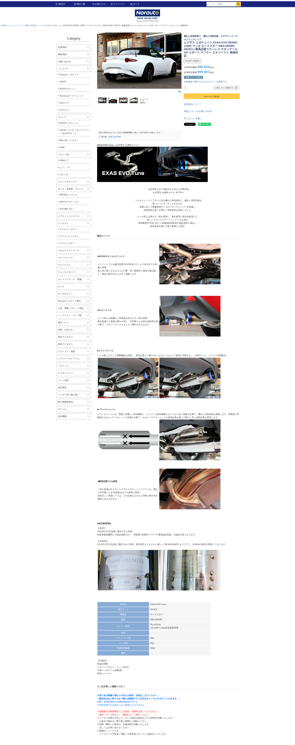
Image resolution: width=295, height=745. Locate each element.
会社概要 (62, 416)
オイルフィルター (68, 229)
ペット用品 (63, 380)
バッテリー (63, 69)
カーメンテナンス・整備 (18, 25)
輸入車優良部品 (65, 402)
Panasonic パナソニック (71, 96)
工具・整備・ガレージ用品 (71, 308)
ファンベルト (64, 265)
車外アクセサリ (65, 337)
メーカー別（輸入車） (68, 394)
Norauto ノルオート (69, 74)
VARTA (63, 81)
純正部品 (62, 387)
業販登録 (62, 54)
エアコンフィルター (69, 236)
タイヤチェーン (65, 293)
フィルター (63, 223)
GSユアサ (64, 103)
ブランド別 (63, 154)
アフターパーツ (65, 373)
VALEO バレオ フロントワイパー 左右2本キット (74, 131)
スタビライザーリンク (68, 250)
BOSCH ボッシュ (68, 88)
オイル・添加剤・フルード (71, 189)
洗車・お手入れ (65, 330)
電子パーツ (63, 322)
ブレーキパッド (65, 257)
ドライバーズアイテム (68, 358)
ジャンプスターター (67, 181)
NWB (62, 147)
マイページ (118, 4)
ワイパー (62, 117)
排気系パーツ (36, 25)
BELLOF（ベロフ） (69, 140)
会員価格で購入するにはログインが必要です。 (206, 81)
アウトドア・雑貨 (66, 351)
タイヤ (61, 286)
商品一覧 (81, 4)
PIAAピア (64, 160)
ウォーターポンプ (66, 272)
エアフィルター (67, 243)
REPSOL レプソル (68, 195)
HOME (3, 25)
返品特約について (192, 104)
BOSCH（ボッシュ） (70, 123)
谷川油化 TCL (66, 209)
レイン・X (65, 167)
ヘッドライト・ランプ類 (70, 315)
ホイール (62, 409)
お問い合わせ (64, 61)
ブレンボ (64, 174)
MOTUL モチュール (69, 202)
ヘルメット (63, 366)
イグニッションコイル (68, 216)
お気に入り (100, 4)
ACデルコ (64, 110)
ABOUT (61, 4)
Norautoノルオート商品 (69, 301)
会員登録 (62, 47)
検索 (238, 4)
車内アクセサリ (65, 344)
